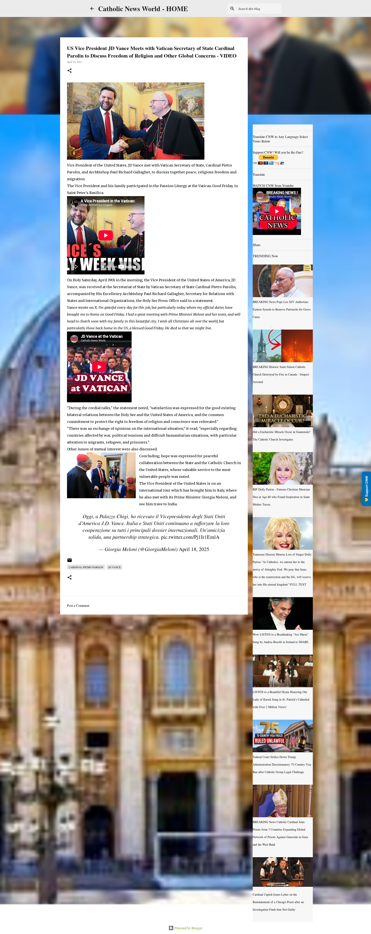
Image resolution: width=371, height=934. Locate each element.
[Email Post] (69, 561)
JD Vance (114, 567)
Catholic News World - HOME (143, 8)
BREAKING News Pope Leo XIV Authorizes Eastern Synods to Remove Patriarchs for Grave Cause (282, 309)
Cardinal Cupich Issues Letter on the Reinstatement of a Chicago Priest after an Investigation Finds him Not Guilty (278, 901)
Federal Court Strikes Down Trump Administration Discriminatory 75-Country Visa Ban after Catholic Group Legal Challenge (282, 764)
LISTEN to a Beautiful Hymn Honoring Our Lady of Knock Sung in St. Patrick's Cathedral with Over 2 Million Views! (281, 699)
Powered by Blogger (188, 928)
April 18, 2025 (194, 549)
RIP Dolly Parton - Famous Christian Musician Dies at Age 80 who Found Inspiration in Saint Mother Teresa (281, 496)
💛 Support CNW (366, 489)
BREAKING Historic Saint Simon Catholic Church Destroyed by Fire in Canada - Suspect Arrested (281, 374)
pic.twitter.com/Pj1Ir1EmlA (190, 536)
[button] (69, 71)
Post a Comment (78, 605)
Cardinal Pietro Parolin (86, 567)
